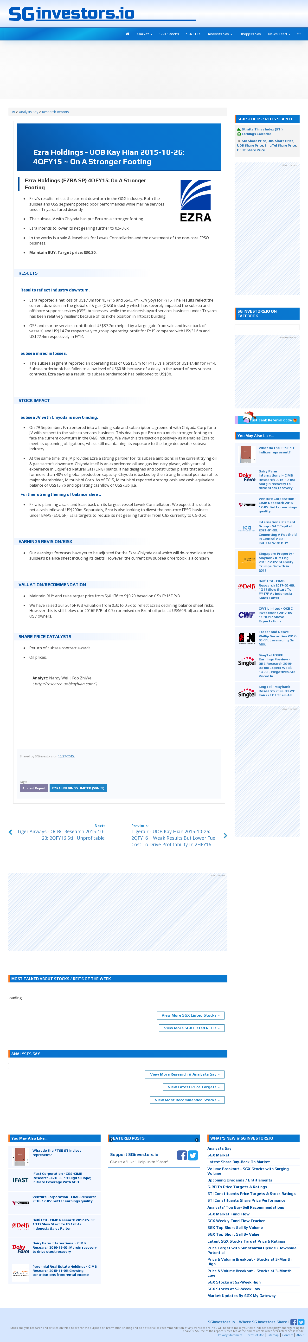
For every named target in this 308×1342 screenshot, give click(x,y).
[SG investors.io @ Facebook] (182, 1155)
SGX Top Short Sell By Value (233, 1234)
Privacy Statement (230, 1335)
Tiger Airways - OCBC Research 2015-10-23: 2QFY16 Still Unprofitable (61, 834)
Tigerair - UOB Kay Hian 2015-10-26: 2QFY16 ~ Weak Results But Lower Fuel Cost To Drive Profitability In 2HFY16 (174, 838)
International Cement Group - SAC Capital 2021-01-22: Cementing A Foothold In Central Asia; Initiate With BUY (278, 532)
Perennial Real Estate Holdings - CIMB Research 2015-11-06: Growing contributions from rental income (64, 1270)
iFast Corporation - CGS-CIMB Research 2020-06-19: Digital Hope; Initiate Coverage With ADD (61, 1177)
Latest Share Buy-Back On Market (238, 1162)
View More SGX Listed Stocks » (190, 1015)
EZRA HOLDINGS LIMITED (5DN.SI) (78, 788)
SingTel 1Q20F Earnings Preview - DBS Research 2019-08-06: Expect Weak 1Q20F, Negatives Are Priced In (277, 665)
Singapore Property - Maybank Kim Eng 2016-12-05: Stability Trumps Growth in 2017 (276, 561)
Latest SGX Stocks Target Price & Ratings (246, 1241)
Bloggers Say (250, 34)
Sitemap (273, 1335)
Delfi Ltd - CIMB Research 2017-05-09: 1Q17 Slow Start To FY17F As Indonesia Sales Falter (277, 589)
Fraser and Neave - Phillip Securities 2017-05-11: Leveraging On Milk (278, 638)
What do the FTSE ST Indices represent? (277, 450)
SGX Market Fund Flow (228, 1214)
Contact (287, 1335)
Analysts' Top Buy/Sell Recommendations (245, 1207)
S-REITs (193, 34)
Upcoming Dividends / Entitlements (239, 1180)
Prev (111, 1140)
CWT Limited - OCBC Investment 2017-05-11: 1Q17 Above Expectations (276, 614)
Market (143, 34)
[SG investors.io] (127, 34)
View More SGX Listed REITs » (191, 1028)
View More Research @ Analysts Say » (184, 1074)
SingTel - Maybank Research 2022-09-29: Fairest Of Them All (277, 690)
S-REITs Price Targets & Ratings (237, 1187)
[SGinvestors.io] (13, 112)
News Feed (278, 34)
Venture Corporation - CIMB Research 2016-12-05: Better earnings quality (278, 505)
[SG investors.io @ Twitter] (193, 1155)
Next (197, 1140)
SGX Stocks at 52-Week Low (233, 1289)
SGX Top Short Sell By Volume (235, 1227)
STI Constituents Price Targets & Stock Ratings (251, 1193)
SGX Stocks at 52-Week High (234, 1282)
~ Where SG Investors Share (247, 1322)
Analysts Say (219, 34)
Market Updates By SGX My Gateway (241, 1295)
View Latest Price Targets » (193, 1087)
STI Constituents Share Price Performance (246, 1200)
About (300, 1335)
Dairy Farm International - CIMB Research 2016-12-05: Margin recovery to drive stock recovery (277, 479)
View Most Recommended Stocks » (187, 1100)
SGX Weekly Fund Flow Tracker (236, 1221)
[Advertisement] (117, 912)
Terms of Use (255, 1335)
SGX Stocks (169, 34)
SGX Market (218, 1155)
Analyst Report (34, 788)
